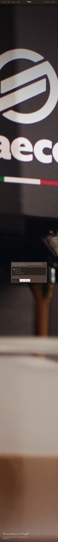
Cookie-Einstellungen (16, 277)
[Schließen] (46, 263)
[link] (4, 2)
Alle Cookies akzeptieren (25, 280)
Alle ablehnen (15, 280)
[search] (44, 2)
